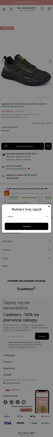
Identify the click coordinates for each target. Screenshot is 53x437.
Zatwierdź (26, 226)
